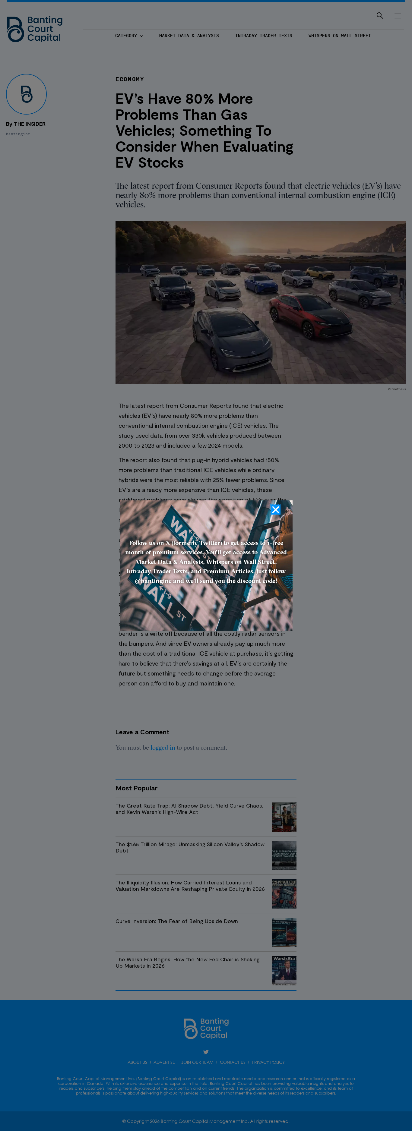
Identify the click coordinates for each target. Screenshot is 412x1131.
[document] (206, 565)
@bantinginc (153, 581)
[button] (275, 510)
